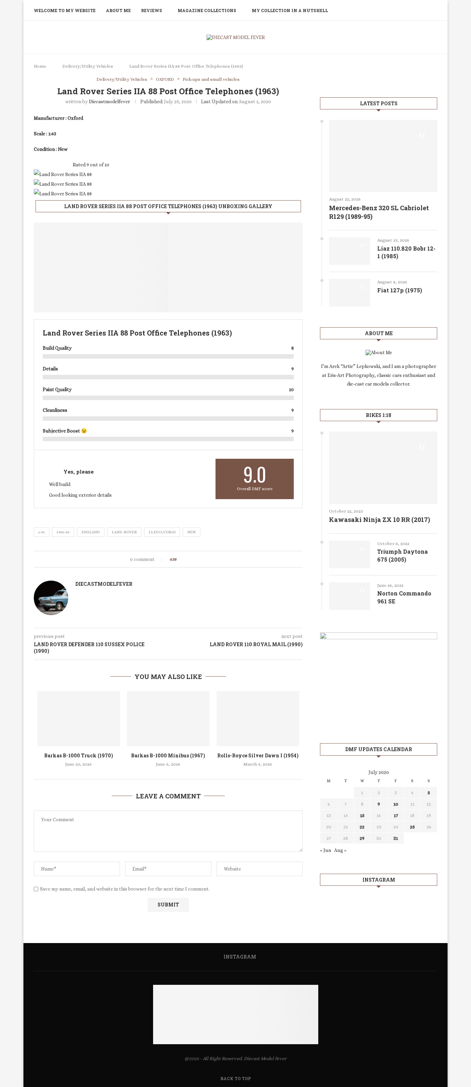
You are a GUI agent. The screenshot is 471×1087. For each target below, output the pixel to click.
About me (118, 10)
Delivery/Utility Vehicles (87, 66)
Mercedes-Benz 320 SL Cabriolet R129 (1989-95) (379, 212)
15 (362, 815)
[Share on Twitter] (194, 559)
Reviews (151, 10)
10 (395, 804)
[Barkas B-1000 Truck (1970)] (78, 718)
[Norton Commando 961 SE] (349, 596)
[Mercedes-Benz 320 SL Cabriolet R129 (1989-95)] (383, 156)
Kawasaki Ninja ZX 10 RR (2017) (379, 519)
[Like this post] (180, 559)
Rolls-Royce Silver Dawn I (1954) (258, 755)
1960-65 (63, 532)
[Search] (433, 10)
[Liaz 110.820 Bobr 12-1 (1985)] (349, 251)
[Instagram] (424, 10)
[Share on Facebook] (188, 559)
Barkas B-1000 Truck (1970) (78, 755)
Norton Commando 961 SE (404, 597)
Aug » (340, 850)
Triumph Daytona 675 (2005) (402, 555)
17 (396, 815)
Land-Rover (124, 532)
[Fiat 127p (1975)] (349, 293)
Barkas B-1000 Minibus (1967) (168, 755)
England (90, 532)
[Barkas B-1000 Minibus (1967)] (168, 718)
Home (40, 66)
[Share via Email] (207, 559)
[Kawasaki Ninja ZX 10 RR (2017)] (383, 467)
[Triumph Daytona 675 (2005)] (349, 554)
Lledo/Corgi (162, 532)
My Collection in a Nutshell (290, 10)
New (191, 532)
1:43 (41, 532)
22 (362, 826)
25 (412, 826)
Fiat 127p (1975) (399, 290)
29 (362, 838)
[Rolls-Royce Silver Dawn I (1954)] (258, 718)
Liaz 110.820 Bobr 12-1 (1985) (406, 252)
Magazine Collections (207, 10)
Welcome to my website (65, 10)
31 (395, 838)
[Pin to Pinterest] (201, 559)
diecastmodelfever (109, 101)
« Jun (325, 850)
